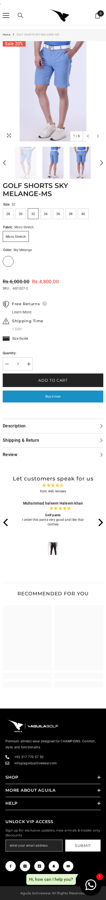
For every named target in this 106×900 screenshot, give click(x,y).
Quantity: (9, 353)
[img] (53, 485)
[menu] (6, 15)
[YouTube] (68, 866)
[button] (7, 522)
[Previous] (88, 136)
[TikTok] (39, 866)
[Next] (98, 136)
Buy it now (53, 396)
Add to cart (53, 380)
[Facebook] (10, 866)
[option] (53, 91)
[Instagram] (25, 866)
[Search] (20, 15)
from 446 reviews (53, 491)
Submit (83, 845)
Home (6, 34)
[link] (27, 676)
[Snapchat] (54, 866)
